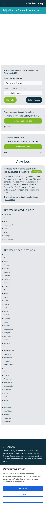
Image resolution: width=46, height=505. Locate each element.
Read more (10, 199)
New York (7, 361)
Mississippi (7, 336)
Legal (5, 232)
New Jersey (7, 354)
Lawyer (6, 228)
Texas (6, 393)
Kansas (6, 311)
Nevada (6, 347)
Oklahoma (7, 372)
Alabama (7, 258)
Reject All (23, 500)
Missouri (6, 340)
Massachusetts (8, 329)
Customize (23, 494)
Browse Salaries (23, 146)
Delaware (7, 283)
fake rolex (4, 434)
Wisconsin (7, 415)
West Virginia (8, 411)
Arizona (6, 265)
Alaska (6, 261)
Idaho (6, 297)
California (7, 272)
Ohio (5, 368)
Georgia (6, 290)
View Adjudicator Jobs (23, 121)
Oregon (6, 375)
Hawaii (6, 293)
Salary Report (34, 100)
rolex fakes (13, 434)
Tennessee (7, 390)
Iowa (5, 308)
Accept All (23, 488)
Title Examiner (8, 239)
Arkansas (7, 269)
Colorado (7, 276)
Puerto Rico (7, 418)
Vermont (6, 400)
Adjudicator (7, 214)
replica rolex (33, 434)
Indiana (6, 304)
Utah (5, 397)
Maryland (7, 326)
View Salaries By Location (14, 88)
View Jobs (10, 100)
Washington (7, 407)
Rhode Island (8, 382)
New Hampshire (9, 350)
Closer (6, 218)
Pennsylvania (8, 379)
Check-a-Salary (34, 3)
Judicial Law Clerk (9, 225)
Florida (6, 286)
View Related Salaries (13, 78)
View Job (36, 172)
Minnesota (7, 422)
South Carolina (8, 386)
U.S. (5, 254)
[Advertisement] (23, 38)
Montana (7, 343)
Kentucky (7, 315)
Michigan (7, 333)
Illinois (6, 301)
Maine (6, 322)
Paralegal (7, 236)
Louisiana (7, 318)
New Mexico (8, 358)
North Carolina (8, 365)
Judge (5, 221)
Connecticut (7, 279)
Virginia (6, 404)
